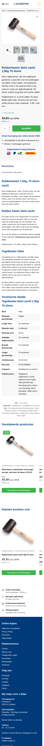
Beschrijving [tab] (7, 166)
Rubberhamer (14, 413)
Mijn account (6, 652)
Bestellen (26, 128)
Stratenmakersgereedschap (16, 11)
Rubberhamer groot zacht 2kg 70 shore (18, 555)
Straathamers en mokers (34, 11)
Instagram (6, 685)
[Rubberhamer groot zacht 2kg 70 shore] (19, 532)
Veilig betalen (7, 638)
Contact (5, 649)
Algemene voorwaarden (11, 628)
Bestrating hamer (27, 408)
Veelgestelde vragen (9, 655)
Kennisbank (6, 658)
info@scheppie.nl (8, 741)
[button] (37, 17)
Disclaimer (6, 635)
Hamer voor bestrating (19, 411)
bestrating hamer (25, 385)
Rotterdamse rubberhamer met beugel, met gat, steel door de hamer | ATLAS (17, 470)
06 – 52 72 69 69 (8, 728)
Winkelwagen (7, 662)
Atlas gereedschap (26, 382)
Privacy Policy (7, 632)
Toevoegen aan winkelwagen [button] (18, 490)
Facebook (5, 675)
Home (4, 11)
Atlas (20, 312)
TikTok (4, 688)
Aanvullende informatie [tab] (12, 172)
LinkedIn (5, 682)
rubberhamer (23, 377)
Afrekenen (6, 665)
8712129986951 (25, 365)
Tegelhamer (23, 374)
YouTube (5, 679)
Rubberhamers (17, 405)
